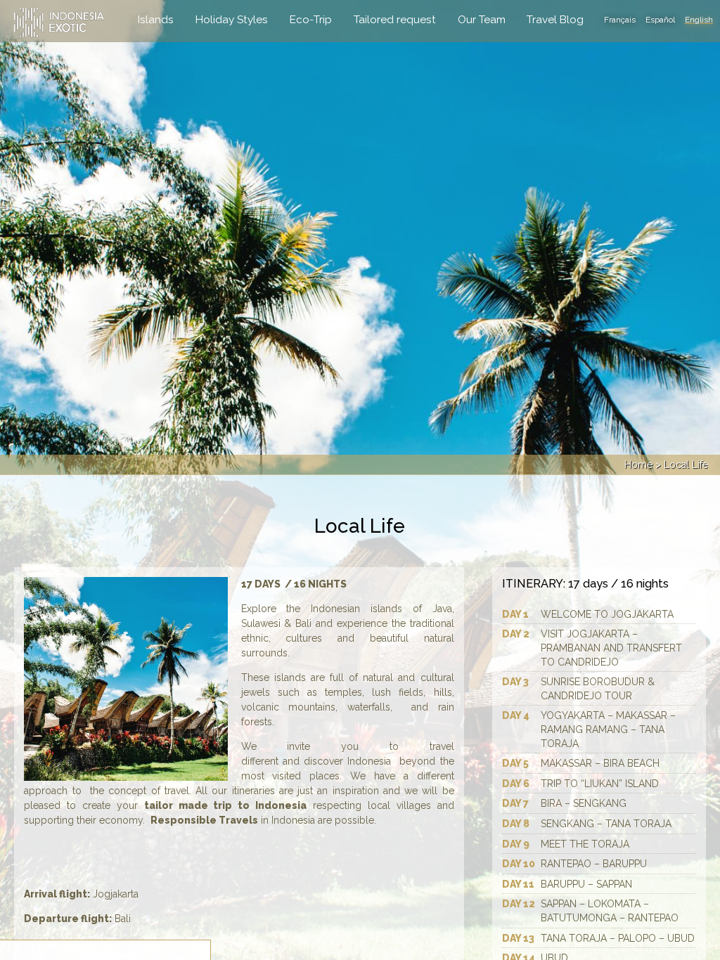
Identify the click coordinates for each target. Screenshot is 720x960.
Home (638, 464)
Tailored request (395, 19)
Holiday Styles (231, 19)
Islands (156, 19)
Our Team (482, 19)
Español (660, 20)
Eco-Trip (311, 19)
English (699, 20)
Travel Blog (555, 19)
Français (620, 20)
